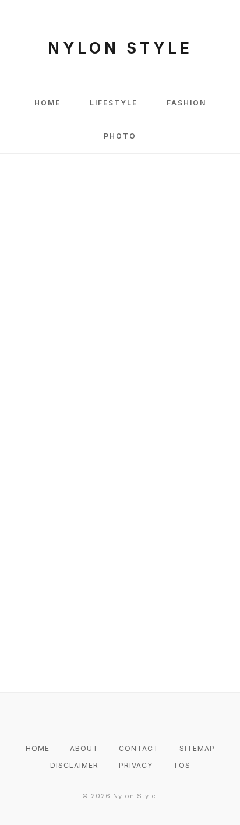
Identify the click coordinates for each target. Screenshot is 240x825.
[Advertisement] (120, 297)
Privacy (136, 765)
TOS (181, 765)
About (84, 748)
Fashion (186, 102)
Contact (139, 748)
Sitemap (197, 748)
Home (47, 102)
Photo (120, 136)
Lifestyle (113, 102)
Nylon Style (120, 48)
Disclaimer (74, 765)
